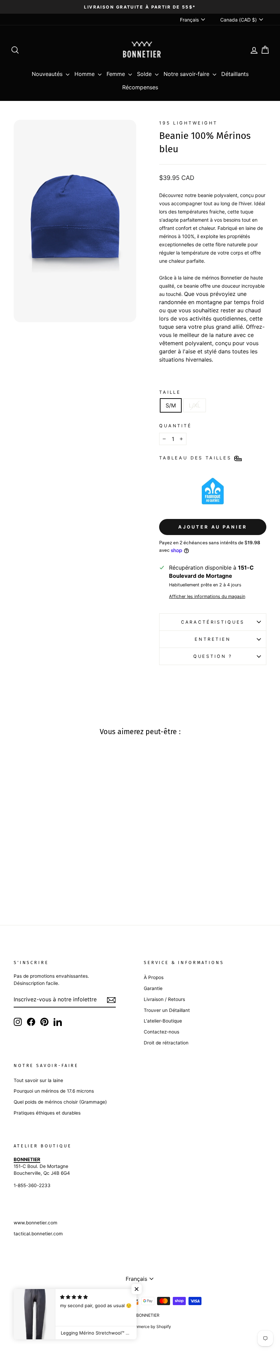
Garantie (153, 988)
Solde (145, 73)
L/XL (194, 405)
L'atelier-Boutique (163, 1021)
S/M (171, 405)
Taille (170, 392)
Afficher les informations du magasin (207, 596)
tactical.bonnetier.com (38, 1233)
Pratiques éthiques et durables (47, 1113)
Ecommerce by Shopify (149, 1326)
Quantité (175, 425)
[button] (136, 1289)
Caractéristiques (212, 622)
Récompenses (140, 87)
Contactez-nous (161, 1032)
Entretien (213, 639)
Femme (117, 73)
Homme (85, 73)
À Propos (154, 977)
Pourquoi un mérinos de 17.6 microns (54, 1091)
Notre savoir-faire (187, 73)
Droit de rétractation (166, 1042)
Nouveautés (48, 73)
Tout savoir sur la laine (38, 1080)
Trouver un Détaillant (167, 1010)
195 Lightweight (188, 123)
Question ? (212, 656)
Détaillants (235, 73)
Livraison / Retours (164, 999)
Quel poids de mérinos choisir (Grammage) (60, 1102)
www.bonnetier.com (35, 1222)
